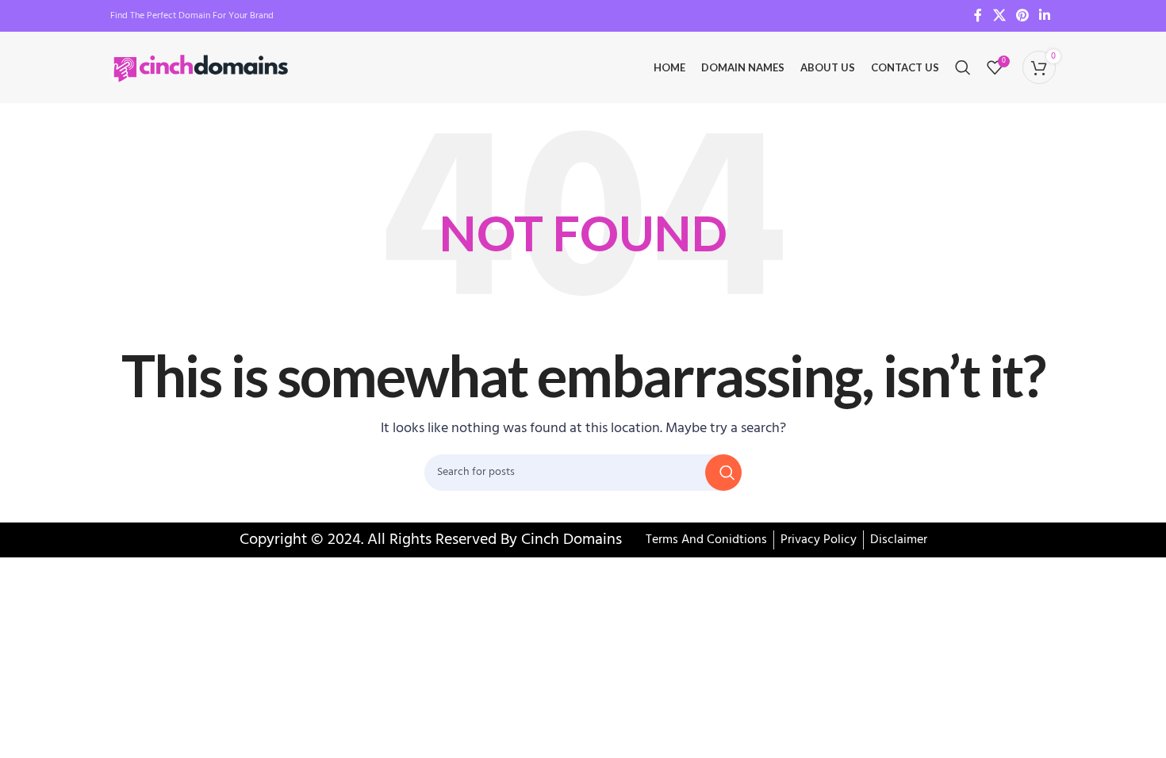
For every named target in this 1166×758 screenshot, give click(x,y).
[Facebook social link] (978, 16)
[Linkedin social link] (1045, 16)
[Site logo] (201, 67)
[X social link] (999, 16)
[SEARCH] (723, 472)
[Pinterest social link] (1022, 16)
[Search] (963, 67)
